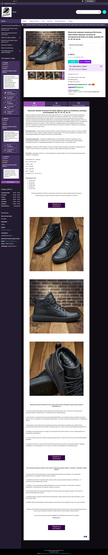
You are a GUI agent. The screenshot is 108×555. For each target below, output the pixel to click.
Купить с (82, 61)
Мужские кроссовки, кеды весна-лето (9, 41)
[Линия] (7, 12)
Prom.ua (62, 550)
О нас (43, 21)
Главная (24, 21)
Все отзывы (10, 182)
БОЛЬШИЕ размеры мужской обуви (7, 51)
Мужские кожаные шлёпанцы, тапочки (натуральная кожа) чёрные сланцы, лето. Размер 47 (10, 173)
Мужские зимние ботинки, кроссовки (36, 24)
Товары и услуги (33, 21)
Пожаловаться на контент (47, 553)
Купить (73, 61)
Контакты (50, 21)
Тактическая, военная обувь (10, 25)
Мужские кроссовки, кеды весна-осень (9, 29)
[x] (86, 537)
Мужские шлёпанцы (7, 48)
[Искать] (99, 12)
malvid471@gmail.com (11, 241)
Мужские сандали (6, 45)
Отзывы (70, 21)
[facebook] (84, 537)
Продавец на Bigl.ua (54, 551)
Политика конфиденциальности (63, 553)
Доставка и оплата (60, 21)
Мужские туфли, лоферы (8, 37)
